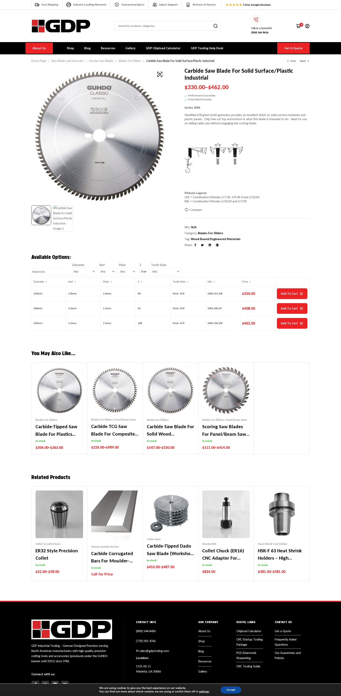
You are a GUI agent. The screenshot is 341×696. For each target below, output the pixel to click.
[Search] (215, 26)
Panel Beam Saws (125, 419)
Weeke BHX (209, 544)
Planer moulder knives (105, 546)
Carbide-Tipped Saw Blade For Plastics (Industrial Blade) (56, 433)
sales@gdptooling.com (154, 651)
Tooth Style (158, 265)
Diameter (78, 265)
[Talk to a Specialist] (256, 20)
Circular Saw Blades (101, 61)
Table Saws (154, 539)
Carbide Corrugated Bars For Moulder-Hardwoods (112, 560)
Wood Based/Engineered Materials (215, 239)
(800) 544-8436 (146, 631)
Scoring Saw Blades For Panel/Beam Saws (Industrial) (225, 433)
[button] (160, 74)
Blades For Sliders (130, 61)
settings (204, 691)
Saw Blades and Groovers (67, 61)
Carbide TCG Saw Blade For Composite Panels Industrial (113, 433)
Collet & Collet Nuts (48, 544)
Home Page (38, 61)
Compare (196, 210)
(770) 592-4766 (146, 641)
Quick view (63, 406)
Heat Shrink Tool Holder (272, 544)
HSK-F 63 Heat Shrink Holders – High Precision (280, 558)
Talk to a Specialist (261, 28)
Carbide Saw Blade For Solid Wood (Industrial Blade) (170, 433)
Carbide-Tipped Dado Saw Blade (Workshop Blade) (170, 553)
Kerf (102, 265)
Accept (231, 690)
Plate (122, 265)
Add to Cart (289, 293)
